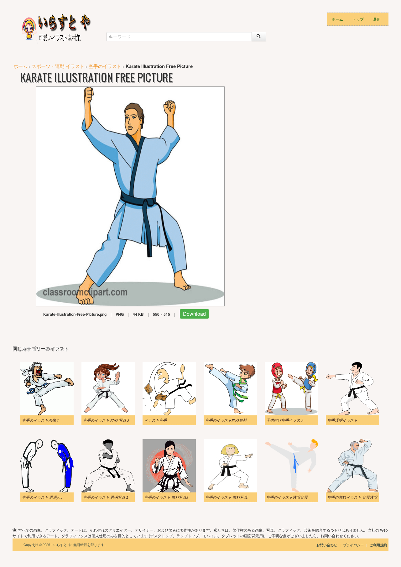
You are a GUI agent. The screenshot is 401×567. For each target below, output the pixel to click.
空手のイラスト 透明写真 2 (105, 497)
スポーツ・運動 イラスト (58, 66)
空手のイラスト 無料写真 (226, 497)
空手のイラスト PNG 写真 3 (106, 420)
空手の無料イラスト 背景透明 (352, 497)
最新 (377, 19)
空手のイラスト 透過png (42, 497)
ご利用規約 (378, 545)
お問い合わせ (326, 545)
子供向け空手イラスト (285, 420)
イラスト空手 (155, 420)
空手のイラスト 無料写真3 (166, 497)
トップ (358, 19)
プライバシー (354, 545)
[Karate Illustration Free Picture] (130, 195)
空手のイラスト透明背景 (287, 497)
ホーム (337, 19)
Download (194, 313)
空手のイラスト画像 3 (40, 420)
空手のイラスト (105, 66)
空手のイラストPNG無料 (226, 420)
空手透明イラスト (342, 420)
